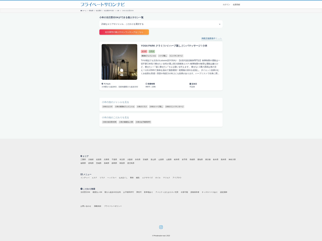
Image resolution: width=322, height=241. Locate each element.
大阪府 (130, 159)
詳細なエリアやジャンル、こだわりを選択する (122, 24)
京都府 (91, 159)
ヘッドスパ (111, 178)
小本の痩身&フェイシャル (124, 107)
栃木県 (215, 159)
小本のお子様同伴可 (143, 122)
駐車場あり (148, 192)
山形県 (161, 159)
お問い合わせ (85, 206)
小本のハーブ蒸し (156, 107)
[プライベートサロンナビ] (102, 5)
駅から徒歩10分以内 (113, 192)
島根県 (192, 159)
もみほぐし (123, 178)
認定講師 (223, 192)
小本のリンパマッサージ (175, 107)
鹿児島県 (130, 163)
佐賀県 (98, 159)
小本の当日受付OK (109, 122)
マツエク (166, 178)
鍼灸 (138, 178)
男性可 (139, 192)
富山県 (153, 159)
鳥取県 (122, 163)
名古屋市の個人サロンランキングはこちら (124, 32)
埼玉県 (122, 159)
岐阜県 (176, 159)
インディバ (84, 178)
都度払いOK (97, 192)
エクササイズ (147, 178)
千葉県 (114, 159)
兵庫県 (106, 159)
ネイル (157, 178)
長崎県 (106, 163)
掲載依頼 (97, 206)
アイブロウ (177, 178)
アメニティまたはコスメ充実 (166, 192)
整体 (132, 178)
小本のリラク (142, 107)
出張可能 (184, 192)
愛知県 (200, 159)
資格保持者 (194, 192)
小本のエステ (107, 107)
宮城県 (145, 159)
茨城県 (98, 163)
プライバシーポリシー (113, 206)
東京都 (208, 159)
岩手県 (184, 159)
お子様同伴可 (128, 192)
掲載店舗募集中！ (210, 38)
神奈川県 (232, 159)
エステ (94, 178)
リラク (102, 178)
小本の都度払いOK (126, 122)
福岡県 (83, 163)
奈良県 (137, 159)
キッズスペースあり (210, 192)
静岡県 (114, 163)
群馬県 (91, 163)
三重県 (83, 159)
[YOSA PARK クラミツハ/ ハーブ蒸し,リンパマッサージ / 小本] (161, 66)
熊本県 (223, 159)
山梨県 (169, 159)
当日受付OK (85, 192)
